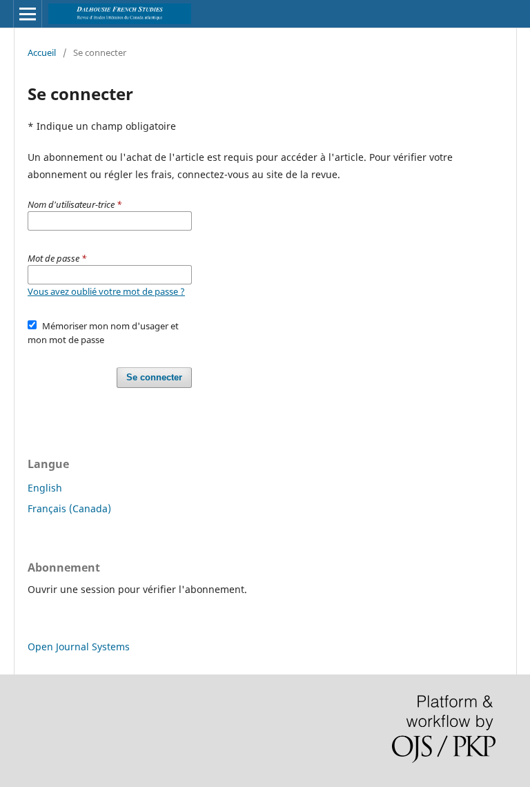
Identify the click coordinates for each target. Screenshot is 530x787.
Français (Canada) (69, 508)
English (45, 487)
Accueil (42, 52)
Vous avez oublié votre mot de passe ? (106, 291)
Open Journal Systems (79, 646)
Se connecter (154, 377)
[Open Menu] (27, 14)
